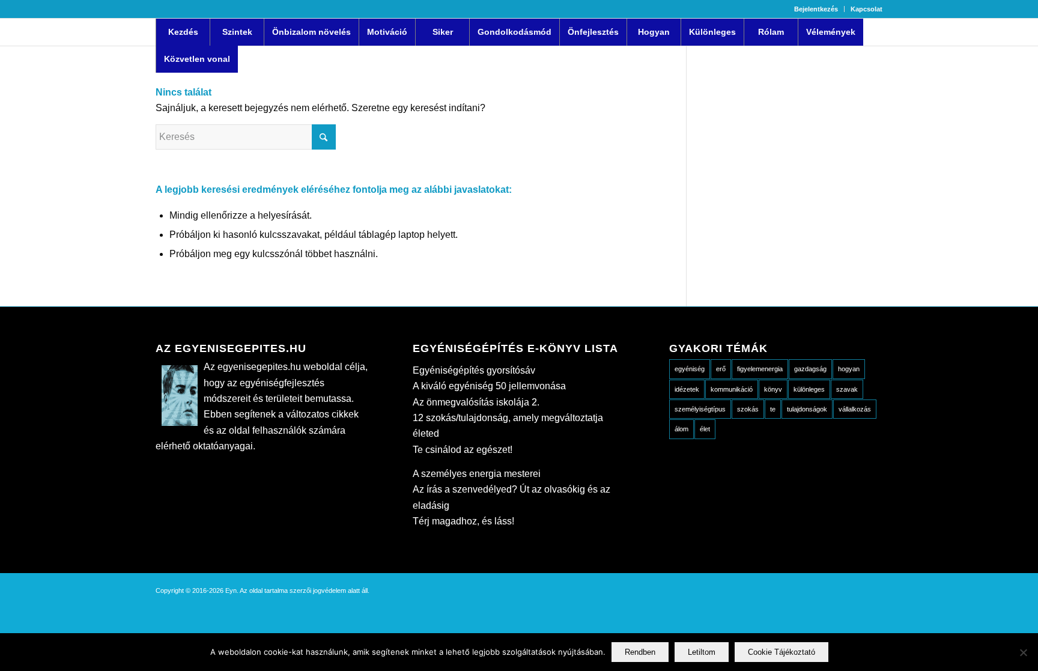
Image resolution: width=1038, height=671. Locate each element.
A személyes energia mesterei (477, 474)
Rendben (640, 652)
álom (681, 429)
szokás (748, 409)
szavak (847, 389)
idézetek (687, 389)
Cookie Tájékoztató (781, 652)
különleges (809, 389)
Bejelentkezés (816, 9)
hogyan (849, 368)
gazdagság (810, 368)
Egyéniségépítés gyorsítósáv (474, 370)
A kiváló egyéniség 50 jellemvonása (489, 386)
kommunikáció (732, 389)
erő (721, 368)
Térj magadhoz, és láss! (463, 521)
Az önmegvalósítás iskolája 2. (476, 402)
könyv (773, 389)
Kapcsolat (866, 9)
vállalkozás (855, 409)
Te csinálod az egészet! (462, 450)
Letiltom (701, 652)
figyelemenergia (760, 368)
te (772, 409)
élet (705, 429)
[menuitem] (816, 9)
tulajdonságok (807, 409)
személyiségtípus (700, 409)
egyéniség (690, 368)
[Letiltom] (1023, 652)
